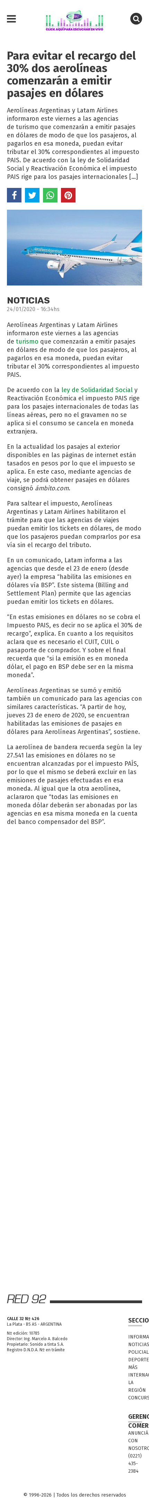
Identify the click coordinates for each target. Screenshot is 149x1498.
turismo (27, 341)
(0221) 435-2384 (135, 1463)
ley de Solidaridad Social (97, 390)
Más (133, 1367)
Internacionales (135, 1375)
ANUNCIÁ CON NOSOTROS (135, 1440)
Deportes (135, 1360)
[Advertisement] (74, 907)
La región (135, 1386)
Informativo (135, 1337)
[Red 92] (74, 19)
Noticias (135, 1344)
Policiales (135, 1352)
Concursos (135, 1398)
